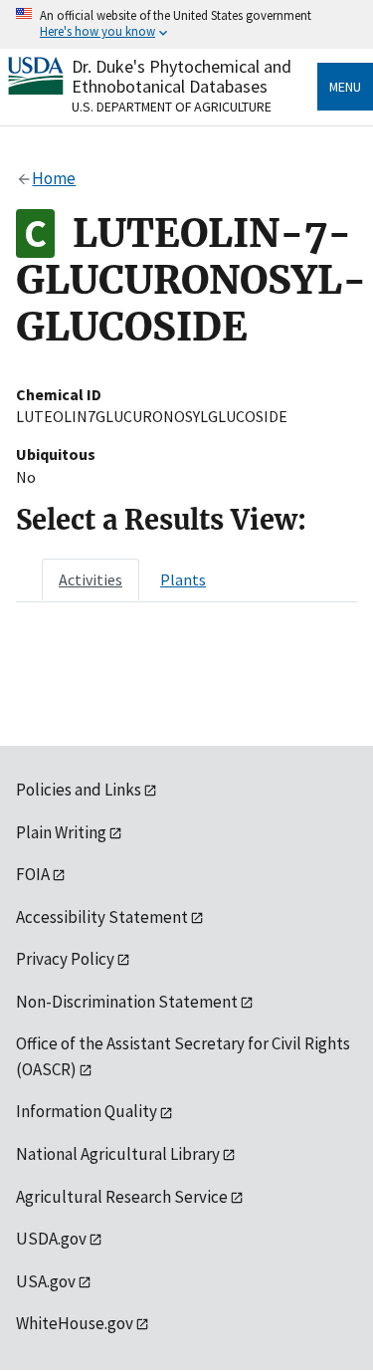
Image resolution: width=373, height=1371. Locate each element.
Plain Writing (61, 832)
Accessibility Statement (102, 917)
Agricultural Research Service (122, 1197)
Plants (183, 579)
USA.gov (46, 1281)
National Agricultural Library (118, 1154)
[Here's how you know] (186, 24)
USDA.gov (51, 1239)
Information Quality (86, 1111)
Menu (345, 87)
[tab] (90, 579)
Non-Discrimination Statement (127, 1002)
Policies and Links (78, 789)
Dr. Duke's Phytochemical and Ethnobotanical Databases (181, 76)
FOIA (33, 874)
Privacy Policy (65, 959)
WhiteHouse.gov (74, 1323)
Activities (90, 579)
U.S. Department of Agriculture (172, 106)
